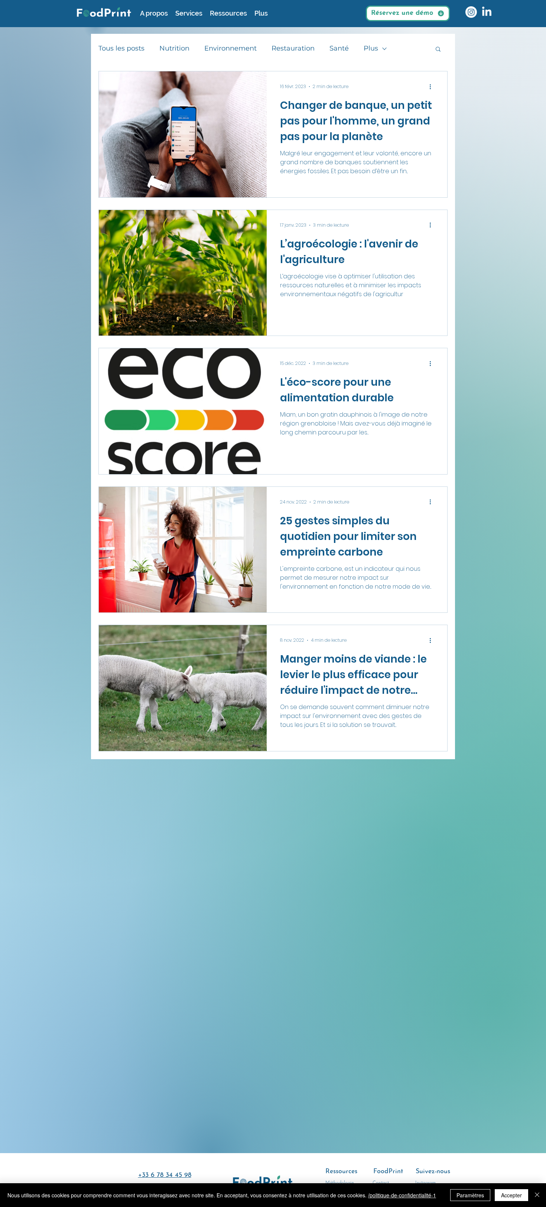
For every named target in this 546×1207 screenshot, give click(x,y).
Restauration (293, 48)
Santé (339, 48)
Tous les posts (121, 48)
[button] (438, 50)
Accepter (511, 1195)
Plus (371, 48)
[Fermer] (537, 1195)
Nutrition (174, 48)
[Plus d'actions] (432, 86)
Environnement (230, 48)
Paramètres (470, 1195)
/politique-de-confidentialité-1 (402, 1195)
